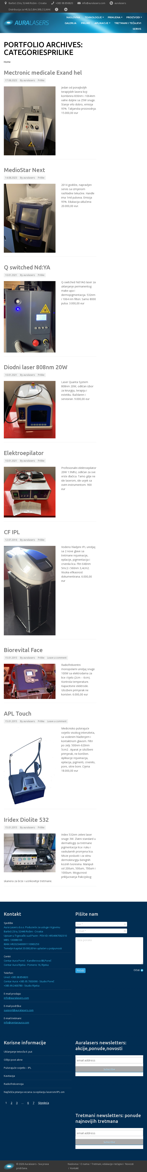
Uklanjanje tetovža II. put (18, 1051)
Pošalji (80, 970)
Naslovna (73, 1164)
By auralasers (27, 80)
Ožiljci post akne (13, 1059)
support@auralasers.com (18, 1010)
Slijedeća (43, 1103)
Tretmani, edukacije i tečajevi (107, 1164)
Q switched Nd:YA (27, 267)
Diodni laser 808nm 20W (35, 367)
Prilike (41, 80)
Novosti (129, 1164)
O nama (84, 1164)
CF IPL (12, 532)
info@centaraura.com (16, 1022)
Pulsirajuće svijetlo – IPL (17, 1067)
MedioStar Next (24, 170)
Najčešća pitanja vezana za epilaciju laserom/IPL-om (34, 1092)
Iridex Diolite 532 (26, 819)
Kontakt (74, 1168)
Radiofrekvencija (14, 1084)
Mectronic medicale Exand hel (43, 72)
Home (7, 62)
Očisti (137, 970)
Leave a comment (56, 657)
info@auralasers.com (93, 3)
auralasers (120, 3)
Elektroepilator (24, 453)
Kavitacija (9, 1076)
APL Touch (17, 713)
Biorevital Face (23, 650)
